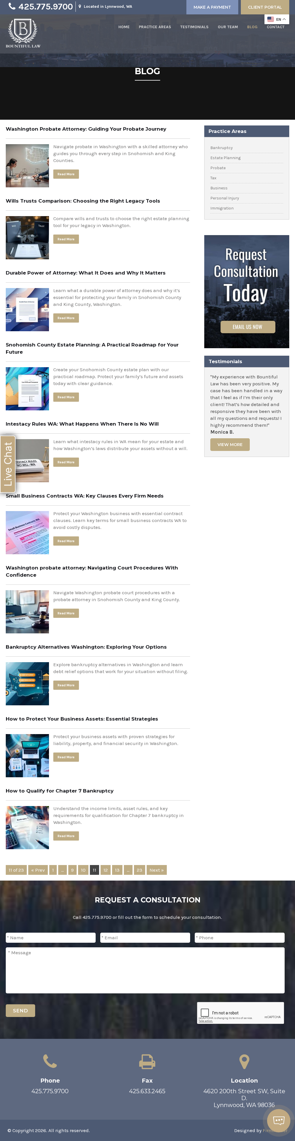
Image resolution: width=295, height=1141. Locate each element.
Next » (157, 870)
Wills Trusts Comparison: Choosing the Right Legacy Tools (83, 201)
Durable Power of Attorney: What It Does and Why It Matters (86, 273)
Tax (213, 178)
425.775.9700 (45, 6)
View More (230, 444)
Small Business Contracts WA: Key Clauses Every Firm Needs (85, 496)
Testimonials (194, 26)
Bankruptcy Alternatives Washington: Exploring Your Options (86, 647)
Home (124, 26)
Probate (218, 167)
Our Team (228, 26)
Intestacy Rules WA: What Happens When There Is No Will (82, 424)
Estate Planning (225, 157)
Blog (252, 26)
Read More (66, 174)
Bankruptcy (221, 147)
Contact (276, 26)
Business (219, 188)
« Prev (38, 870)
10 (83, 870)
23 (139, 870)
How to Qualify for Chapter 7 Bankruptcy (60, 791)
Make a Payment (212, 7)
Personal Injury (224, 198)
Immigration (222, 208)
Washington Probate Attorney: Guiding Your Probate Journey (86, 129)
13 (117, 870)
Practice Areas (155, 26)
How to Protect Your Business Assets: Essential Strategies (82, 719)
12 (105, 870)
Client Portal (265, 7)
